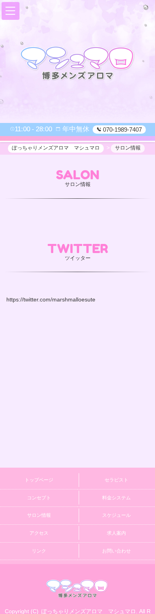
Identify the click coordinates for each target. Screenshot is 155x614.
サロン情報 (39, 515)
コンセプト (39, 498)
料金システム (116, 498)
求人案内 (116, 533)
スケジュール (116, 515)
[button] (10, 11)
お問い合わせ (116, 551)
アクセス (38, 533)
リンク (39, 551)
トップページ (39, 480)
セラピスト (116, 480)
